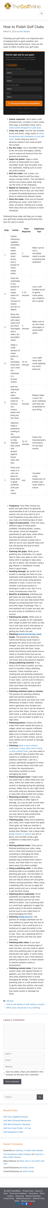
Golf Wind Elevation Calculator (16, 1124)
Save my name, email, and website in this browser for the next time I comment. (24, 1073)
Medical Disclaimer (33, 1196)
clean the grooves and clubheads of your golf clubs (26, 136)
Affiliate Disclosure (23, 1198)
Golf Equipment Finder (13, 1132)
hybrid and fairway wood (29, 634)
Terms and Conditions (18, 1193)
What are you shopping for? (15, 69)
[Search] (40, 1097)
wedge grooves (25, 917)
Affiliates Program (28, 1201)
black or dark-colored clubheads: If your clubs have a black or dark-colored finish (25, 748)
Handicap (9, 77)
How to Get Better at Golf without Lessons (25, 1004)
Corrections (33, 1193)
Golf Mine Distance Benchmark (17, 1120)
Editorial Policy (39, 1198)
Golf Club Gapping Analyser (15, 1117)
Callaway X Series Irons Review (29, 1150)
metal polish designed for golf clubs (25, 128)
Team (5, 1193)
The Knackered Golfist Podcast (17, 1154)
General (9, 1001)
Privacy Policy (28, 1191)
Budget (8, 93)
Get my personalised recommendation (25, 103)
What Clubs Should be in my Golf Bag (23, 1008)
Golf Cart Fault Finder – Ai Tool (17, 1128)
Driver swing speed (12, 85)
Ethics (42, 1193)
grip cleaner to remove (21, 834)
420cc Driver (28, 1167)
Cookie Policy (8, 1198)
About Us (39, 1191)
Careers (10, 1196)
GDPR (16, 1201)
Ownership (19, 1196)
